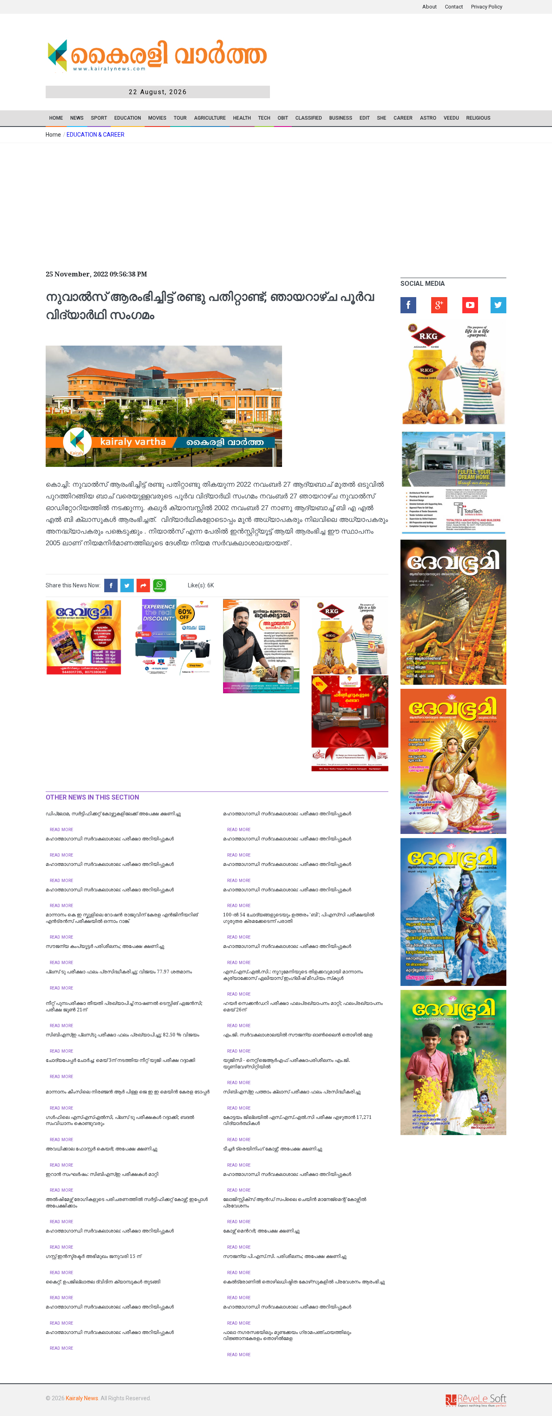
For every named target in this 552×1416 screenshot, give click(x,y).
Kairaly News (82, 1398)
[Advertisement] (215, 203)
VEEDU (451, 118)
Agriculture (210, 118)
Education (127, 118)
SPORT (99, 118)
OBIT (283, 118)
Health (242, 118)
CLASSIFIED (308, 118)
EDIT (365, 118)
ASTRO (428, 118)
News (77, 118)
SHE (381, 118)
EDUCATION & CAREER (95, 134)
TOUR (180, 118)
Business (340, 118)
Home (56, 118)
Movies (157, 118)
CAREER (403, 118)
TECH (264, 118)
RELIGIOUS (478, 118)
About (429, 7)
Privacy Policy (486, 7)
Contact (454, 7)
